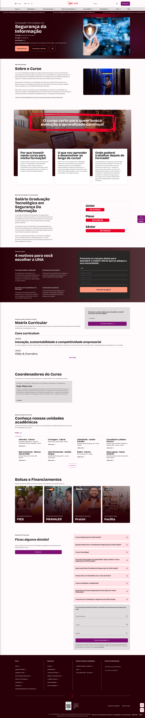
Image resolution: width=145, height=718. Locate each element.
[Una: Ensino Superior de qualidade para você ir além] (72, 3)
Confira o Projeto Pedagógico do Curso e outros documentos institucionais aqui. (39, 97)
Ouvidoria (17, 685)
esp (32, 3)
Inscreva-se (125, 3)
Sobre (17, 666)
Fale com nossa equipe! (100, 640)
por (25, 3)
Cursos (17, 9)
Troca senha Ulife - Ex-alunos (84, 672)
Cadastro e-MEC (19, 672)
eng (28, 3)
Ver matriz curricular (106, 323)
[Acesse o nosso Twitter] (27, 706)
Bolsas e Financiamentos (68, 9)
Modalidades (30, 9)
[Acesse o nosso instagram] (19, 706)
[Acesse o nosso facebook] (15, 706)
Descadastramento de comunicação (25, 689)
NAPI (77, 669)
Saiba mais (22, 446)
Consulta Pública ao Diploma (84, 666)
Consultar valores (39, 49)
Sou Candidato (87, 9)
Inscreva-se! (22, 49)
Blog (129, 9)
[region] (72, 392)
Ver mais (72, 357)
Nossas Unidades (20, 669)
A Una (117, 9)
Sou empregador (52, 685)
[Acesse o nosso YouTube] (31, 706)
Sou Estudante (103, 9)
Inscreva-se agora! (103, 290)
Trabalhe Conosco (52, 679)
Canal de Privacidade (99, 647)
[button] (142, 705)
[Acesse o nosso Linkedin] (23, 706)
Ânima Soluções (51, 682)
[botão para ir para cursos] (71, 53)
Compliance (18, 682)
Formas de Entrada (48, 9)
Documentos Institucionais (22, 676)
